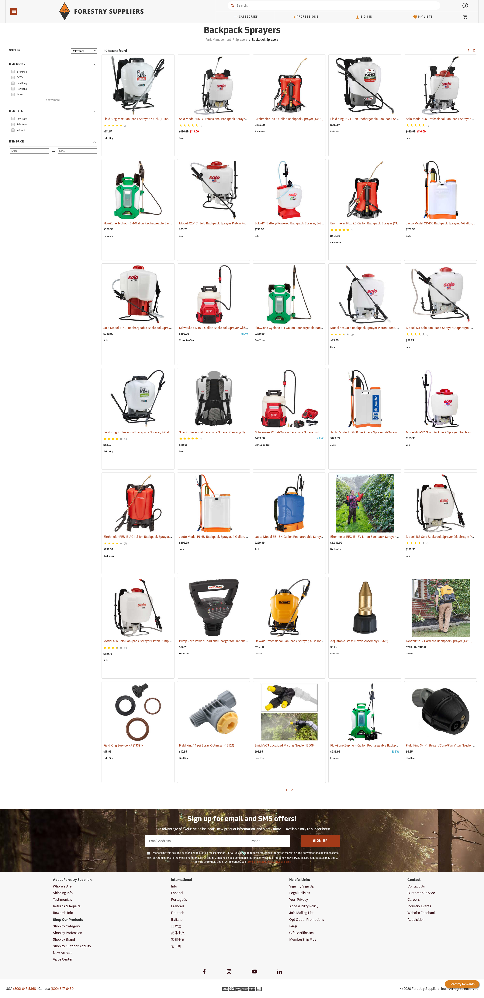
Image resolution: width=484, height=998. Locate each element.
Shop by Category (66, 926)
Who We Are (62, 886)
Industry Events (419, 906)
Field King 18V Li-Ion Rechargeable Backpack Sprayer (372, 119)
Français (177, 906)
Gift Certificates (301, 933)
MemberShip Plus (302, 939)
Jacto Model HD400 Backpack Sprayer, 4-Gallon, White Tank (377, 432)
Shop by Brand (64, 939)
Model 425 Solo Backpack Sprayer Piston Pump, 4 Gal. (372, 328)
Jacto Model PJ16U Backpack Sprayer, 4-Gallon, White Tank (225, 537)
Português (179, 899)
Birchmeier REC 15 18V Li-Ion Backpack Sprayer (368, 537)
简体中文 (178, 933)
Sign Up (320, 840)
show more (53, 100)
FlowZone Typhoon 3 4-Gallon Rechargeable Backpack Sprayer (151, 223)
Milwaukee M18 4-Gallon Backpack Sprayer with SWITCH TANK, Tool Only (234, 328)
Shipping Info (63, 893)
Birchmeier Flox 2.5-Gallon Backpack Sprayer (366, 223)
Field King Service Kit (123, 745)
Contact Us (416, 886)
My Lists (425, 17)
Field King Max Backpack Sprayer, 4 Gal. (136, 119)
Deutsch (177, 913)
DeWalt (258, 653)
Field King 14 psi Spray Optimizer (206, 745)
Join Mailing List (301, 913)
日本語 (176, 926)
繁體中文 (178, 939)
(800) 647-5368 (24, 988)
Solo (181, 138)
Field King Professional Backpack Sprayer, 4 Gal (141, 432)
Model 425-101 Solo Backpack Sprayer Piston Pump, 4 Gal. (224, 223)
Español (177, 893)
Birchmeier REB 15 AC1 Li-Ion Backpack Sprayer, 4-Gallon (148, 537)
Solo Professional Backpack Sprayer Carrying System (220, 432)
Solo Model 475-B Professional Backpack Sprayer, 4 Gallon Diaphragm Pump (236, 119)
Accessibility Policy (303, 906)
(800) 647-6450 (62, 988)
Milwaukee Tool (186, 340)
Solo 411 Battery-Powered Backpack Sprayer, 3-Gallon (297, 223)
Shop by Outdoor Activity (72, 946)
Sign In (366, 17)
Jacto (408, 235)
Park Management (218, 40)
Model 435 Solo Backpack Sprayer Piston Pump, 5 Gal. (145, 641)
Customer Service (421, 893)
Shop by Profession (67, 933)
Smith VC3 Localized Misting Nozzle (285, 745)
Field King (108, 138)
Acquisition (415, 919)
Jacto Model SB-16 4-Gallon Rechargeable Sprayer (294, 537)
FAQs (293, 926)
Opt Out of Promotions (306, 919)
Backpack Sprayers (242, 30)
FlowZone (108, 235)
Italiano (176, 919)
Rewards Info (63, 913)
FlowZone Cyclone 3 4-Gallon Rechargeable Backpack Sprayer (303, 328)
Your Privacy (298, 899)
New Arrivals (62, 953)
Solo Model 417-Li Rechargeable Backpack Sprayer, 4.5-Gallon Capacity (157, 328)
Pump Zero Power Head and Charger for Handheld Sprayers (225, 641)
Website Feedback (421, 913)
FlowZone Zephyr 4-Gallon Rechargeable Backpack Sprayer (376, 745)
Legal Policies (299, 893)
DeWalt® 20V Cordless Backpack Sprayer (439, 641)
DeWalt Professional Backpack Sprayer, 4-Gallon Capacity (300, 641)
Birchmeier (260, 131)
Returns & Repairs (67, 906)
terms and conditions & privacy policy (269, 861)
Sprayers (241, 40)
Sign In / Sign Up (301, 886)
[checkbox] (13, 71)
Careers (413, 899)
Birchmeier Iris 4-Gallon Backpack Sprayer (289, 119)
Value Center (63, 959)
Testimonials (62, 899)
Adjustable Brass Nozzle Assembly (359, 641)
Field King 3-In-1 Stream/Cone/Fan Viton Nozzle (443, 745)
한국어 (176, 946)
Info (174, 886)
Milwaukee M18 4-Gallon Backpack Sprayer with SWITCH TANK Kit (306, 432)
